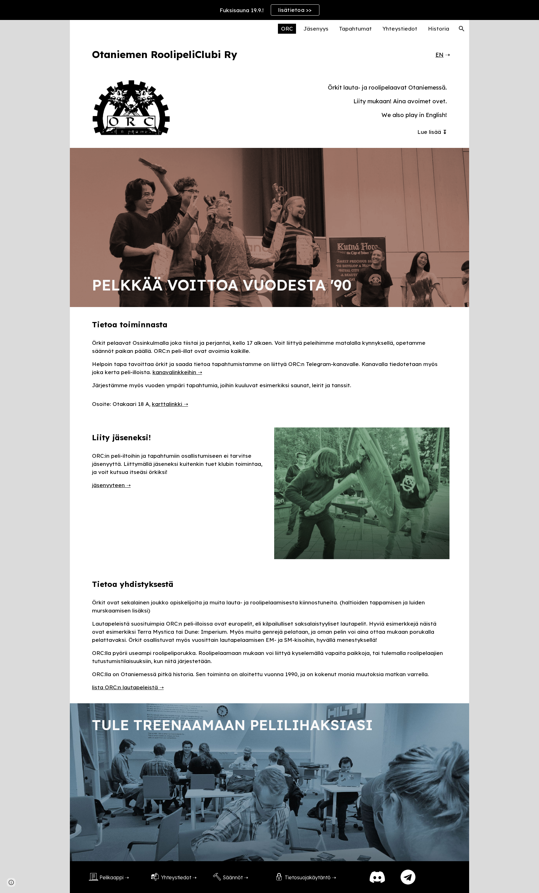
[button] (461, 28)
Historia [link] (438, 28)
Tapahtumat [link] (355, 28)
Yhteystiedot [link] (399, 28)
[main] (239, 54)
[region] (269, 10)
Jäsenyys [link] (315, 28)
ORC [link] (287, 28)
